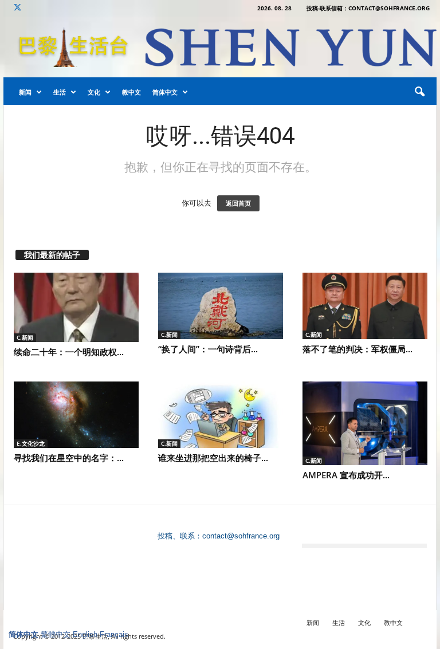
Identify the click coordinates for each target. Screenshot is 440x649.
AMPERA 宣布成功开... (346, 475)
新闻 (25, 92)
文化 (94, 92)
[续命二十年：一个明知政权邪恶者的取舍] (76, 307)
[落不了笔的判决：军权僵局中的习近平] (364, 306)
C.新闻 (25, 337)
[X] (17, 8)
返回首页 (238, 203)
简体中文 (165, 92)
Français (114, 634)
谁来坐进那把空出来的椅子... (213, 457)
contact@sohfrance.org (241, 536)
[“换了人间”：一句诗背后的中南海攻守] (220, 306)
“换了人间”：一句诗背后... (208, 349)
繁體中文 (55, 634)
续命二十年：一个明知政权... (69, 351)
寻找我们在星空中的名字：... (69, 457)
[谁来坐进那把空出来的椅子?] (220, 414)
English (85, 634)
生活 (59, 92)
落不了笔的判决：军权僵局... (357, 349)
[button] (419, 92)
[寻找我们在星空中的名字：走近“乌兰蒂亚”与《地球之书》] (76, 414)
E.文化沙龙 (31, 443)
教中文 (131, 92)
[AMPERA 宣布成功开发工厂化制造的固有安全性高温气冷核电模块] (364, 423)
